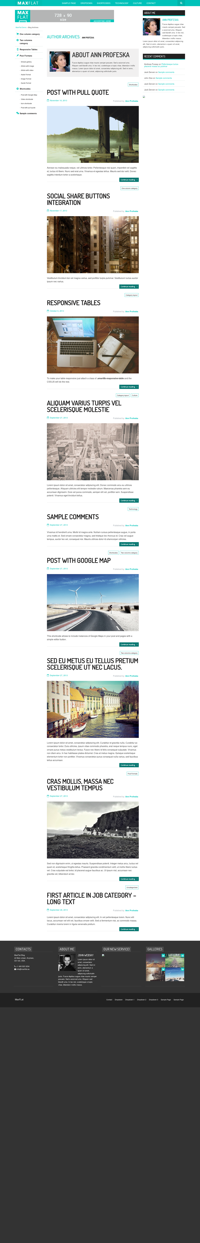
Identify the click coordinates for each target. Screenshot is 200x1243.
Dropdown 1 (129, 999)
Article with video (27, 70)
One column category (129, 188)
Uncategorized (132, 887)
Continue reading (128, 179)
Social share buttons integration (78, 199)
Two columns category (129, 553)
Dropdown (86, 3)
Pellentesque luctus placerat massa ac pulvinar (161, 65)
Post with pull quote (78, 92)
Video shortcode (27, 99)
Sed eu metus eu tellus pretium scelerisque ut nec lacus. (92, 663)
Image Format (26, 79)
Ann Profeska (88, 37)
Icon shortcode (26, 103)
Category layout (131, 295)
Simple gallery (26, 62)
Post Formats (132, 773)
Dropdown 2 (141, 999)
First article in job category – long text (91, 898)
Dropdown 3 (153, 999)
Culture (137, 3)
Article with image (27, 66)
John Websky (85, 955)
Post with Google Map (79, 560)
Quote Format (26, 83)
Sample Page (69, 3)
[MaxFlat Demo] (30, 3)
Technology (121, 3)
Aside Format (26, 74)
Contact (151, 3)
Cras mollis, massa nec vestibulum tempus (80, 784)
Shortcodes (103, 3)
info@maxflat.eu (23, 969)
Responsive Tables (73, 302)
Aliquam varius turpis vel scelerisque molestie (84, 406)
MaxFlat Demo (21, 27)
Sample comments (73, 516)
